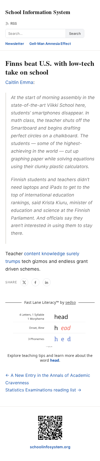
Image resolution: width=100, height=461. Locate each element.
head (54, 360)
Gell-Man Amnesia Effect (50, 43)
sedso (70, 302)
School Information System (37, 12)
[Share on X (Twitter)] (24, 282)
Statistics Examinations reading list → (43, 389)
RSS (13, 23)
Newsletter (14, 43)
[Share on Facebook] (35, 282)
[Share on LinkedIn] (47, 282)
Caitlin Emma (19, 82)
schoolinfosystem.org (50, 447)
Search (75, 33)
